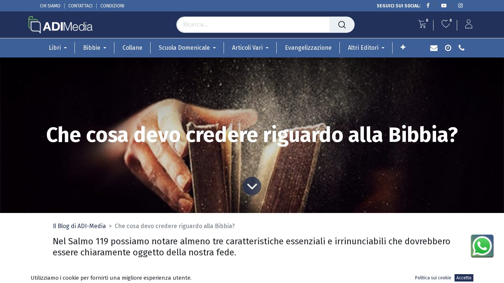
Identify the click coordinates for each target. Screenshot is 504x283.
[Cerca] (342, 24)
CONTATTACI (80, 5)
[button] (403, 47)
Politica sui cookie (433, 277)
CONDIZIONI (112, 5)
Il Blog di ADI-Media (79, 226)
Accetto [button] (464, 277)
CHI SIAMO (50, 5)
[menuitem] (132, 47)
